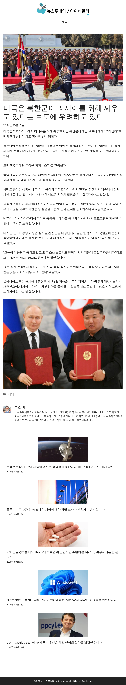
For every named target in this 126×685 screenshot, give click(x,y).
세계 (11, 394)
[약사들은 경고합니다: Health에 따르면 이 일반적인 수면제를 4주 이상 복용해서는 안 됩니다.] (63, 544)
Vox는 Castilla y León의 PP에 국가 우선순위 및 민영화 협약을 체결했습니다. (54, 642)
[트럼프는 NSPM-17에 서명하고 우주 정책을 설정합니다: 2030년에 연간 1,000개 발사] (63, 459)
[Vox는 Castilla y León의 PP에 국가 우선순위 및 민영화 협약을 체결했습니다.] (63, 634)
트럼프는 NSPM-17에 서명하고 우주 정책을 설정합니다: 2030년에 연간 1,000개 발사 (60, 467)
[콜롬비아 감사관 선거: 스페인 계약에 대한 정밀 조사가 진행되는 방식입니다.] (63, 501)
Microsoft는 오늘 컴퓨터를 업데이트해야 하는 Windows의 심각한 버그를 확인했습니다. (62, 600)
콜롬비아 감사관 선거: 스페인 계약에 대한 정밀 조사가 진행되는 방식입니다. (56, 509)
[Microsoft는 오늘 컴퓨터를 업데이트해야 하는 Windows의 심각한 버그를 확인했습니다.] (63, 592)
